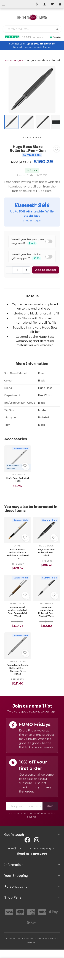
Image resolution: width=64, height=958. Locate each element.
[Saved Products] (52, 4)
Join (50, 806)
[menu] (3, 4)
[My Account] (44, 4)
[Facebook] (27, 839)
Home (8, 60)
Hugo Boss (21, 60)
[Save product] (56, 149)
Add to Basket (45, 270)
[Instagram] (36, 839)
